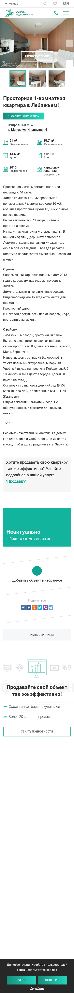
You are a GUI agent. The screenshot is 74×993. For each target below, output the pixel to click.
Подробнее (37, 988)
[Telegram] (51, 607)
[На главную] (19, 13)
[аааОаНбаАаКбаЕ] (23, 607)
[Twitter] (39, 607)
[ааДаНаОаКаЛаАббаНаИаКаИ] (34, 607)
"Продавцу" (16, 481)
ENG (66, 3)
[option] (17, 78)
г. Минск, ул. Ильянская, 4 (27, 130)
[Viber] (45, 607)
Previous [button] (5, 78)
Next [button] (69, 78)
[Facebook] (28, 607)
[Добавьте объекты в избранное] (55, 3)
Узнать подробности (37, 731)
